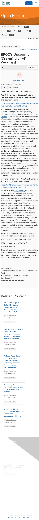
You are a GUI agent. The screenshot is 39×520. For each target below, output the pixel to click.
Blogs (17, 31)
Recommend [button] (32, 67)
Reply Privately (13, 87)
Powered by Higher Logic (19, 517)
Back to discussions (11, 46)
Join (4, 489)
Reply (4, 87)
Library (6, 31)
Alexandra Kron (19, 80)
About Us (5, 508)
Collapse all (32, 49)
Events (27, 31)
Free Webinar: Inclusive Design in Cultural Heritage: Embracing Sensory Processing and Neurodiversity (13, 334)
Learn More (6, 493)
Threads (22, 27)
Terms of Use (7, 510)
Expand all (21, 49)
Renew (4, 491)
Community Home (8, 27)
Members (7, 35)
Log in (29, 3)
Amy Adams (19, 191)
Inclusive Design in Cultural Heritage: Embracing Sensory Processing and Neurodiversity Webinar (13, 307)
